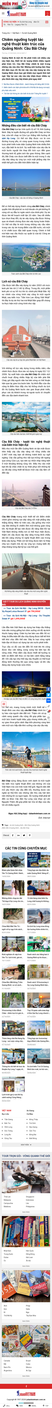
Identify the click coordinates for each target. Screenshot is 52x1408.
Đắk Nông (33, 1138)
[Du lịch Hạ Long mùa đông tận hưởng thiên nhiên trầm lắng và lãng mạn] (38, 916)
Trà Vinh (32, 1123)
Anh (5, 1306)
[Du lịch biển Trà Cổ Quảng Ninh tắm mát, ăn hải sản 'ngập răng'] (38, 1056)
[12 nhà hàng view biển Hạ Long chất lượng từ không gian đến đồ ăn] (38, 888)
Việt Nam (16, 33)
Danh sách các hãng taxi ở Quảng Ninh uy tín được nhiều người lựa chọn (38, 957)
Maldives (7, 1207)
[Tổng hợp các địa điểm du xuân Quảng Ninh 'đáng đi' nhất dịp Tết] (38, 860)
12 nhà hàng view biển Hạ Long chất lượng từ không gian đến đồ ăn (38, 901)
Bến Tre (7, 1123)
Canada (7, 1361)
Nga (27, 1312)
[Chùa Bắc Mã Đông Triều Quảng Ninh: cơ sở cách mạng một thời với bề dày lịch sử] (13, 972)
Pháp (28, 1306)
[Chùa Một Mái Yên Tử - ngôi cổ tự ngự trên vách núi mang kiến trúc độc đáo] (13, 916)
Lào (27, 1203)
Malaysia (7, 1200)
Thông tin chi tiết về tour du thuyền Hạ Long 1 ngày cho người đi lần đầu (13, 1069)
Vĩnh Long (8, 1127)
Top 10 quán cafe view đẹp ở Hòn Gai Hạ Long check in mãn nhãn (38, 1013)
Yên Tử (10, 25)
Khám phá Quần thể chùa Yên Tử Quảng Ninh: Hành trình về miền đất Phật (12, 873)
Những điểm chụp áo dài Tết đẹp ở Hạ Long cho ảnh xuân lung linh (13, 901)
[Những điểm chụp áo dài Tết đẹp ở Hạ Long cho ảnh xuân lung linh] (13, 888)
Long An (7, 1135)
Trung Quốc (8, 1254)
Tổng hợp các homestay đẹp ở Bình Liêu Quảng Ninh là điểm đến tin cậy (38, 1041)
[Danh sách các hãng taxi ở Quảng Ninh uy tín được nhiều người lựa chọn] (38, 944)
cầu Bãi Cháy (24, 828)
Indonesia (30, 1200)
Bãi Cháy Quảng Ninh (32, 825)
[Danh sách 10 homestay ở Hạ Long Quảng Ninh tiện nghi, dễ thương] (38, 972)
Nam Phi (7, 1367)
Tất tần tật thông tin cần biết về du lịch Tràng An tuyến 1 (26, 94)
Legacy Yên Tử (21, 25)
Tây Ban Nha (31, 1316)
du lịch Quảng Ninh (16, 825)
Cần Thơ (32, 1131)
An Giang (30, 1111)
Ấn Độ (28, 1261)
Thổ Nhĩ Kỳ (8, 1316)
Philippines (30, 1207)
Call (8, 1406)
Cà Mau (30, 1114)
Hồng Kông (30, 1254)
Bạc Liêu (5, 1114)
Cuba (28, 1364)
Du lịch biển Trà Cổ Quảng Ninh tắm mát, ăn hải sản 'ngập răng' (38, 1069)
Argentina (8, 1371)
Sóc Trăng (8, 1131)
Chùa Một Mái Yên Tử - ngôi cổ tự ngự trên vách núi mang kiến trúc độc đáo (13, 929)
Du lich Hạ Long (26, 22)
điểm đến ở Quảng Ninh (10, 828)
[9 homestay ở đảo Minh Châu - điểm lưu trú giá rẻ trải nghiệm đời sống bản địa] (13, 1000)
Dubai (6, 1257)
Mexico (29, 1367)
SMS (21, 1406)
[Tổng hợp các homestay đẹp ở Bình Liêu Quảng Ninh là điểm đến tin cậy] (38, 1028)
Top (46, 1406)
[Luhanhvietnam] (26, 1393)
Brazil (28, 1361)
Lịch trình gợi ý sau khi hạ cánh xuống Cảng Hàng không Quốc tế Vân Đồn (12, 1097)
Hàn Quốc (30, 1251)
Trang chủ (6, 33)
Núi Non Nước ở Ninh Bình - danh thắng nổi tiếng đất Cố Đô (26, 84)
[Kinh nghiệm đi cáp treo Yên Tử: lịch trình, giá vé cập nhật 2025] (13, 944)
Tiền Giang (8, 1119)
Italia (28, 1309)
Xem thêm (26, 1212)
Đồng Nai (32, 1135)
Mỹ (5, 1364)
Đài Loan (29, 1257)
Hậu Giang (33, 1127)
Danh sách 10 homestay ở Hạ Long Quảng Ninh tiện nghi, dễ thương (37, 985)
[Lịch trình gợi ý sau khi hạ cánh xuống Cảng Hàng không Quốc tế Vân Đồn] (13, 1084)
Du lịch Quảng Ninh (29, 33)
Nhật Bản (7, 1251)
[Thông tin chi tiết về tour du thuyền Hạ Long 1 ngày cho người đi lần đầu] (13, 1056)
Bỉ (4, 1312)
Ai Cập (28, 1371)
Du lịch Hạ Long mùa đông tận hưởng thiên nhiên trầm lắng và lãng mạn (38, 929)
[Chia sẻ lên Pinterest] (30, 835)
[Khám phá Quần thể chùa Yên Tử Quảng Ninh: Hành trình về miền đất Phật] (13, 860)
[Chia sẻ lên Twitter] (48, 695)
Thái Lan (7, 1197)
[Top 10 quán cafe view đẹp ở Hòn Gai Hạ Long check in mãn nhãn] (38, 1000)
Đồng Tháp (33, 1119)
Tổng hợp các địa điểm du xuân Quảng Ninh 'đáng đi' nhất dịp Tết (38, 873)
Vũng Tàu (8, 1138)
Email (34, 1406)
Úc (5, 1261)
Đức (5, 1309)
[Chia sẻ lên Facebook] (48, 689)
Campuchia (8, 1203)
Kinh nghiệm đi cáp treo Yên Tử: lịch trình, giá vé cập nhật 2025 (12, 957)
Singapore (30, 1197)
